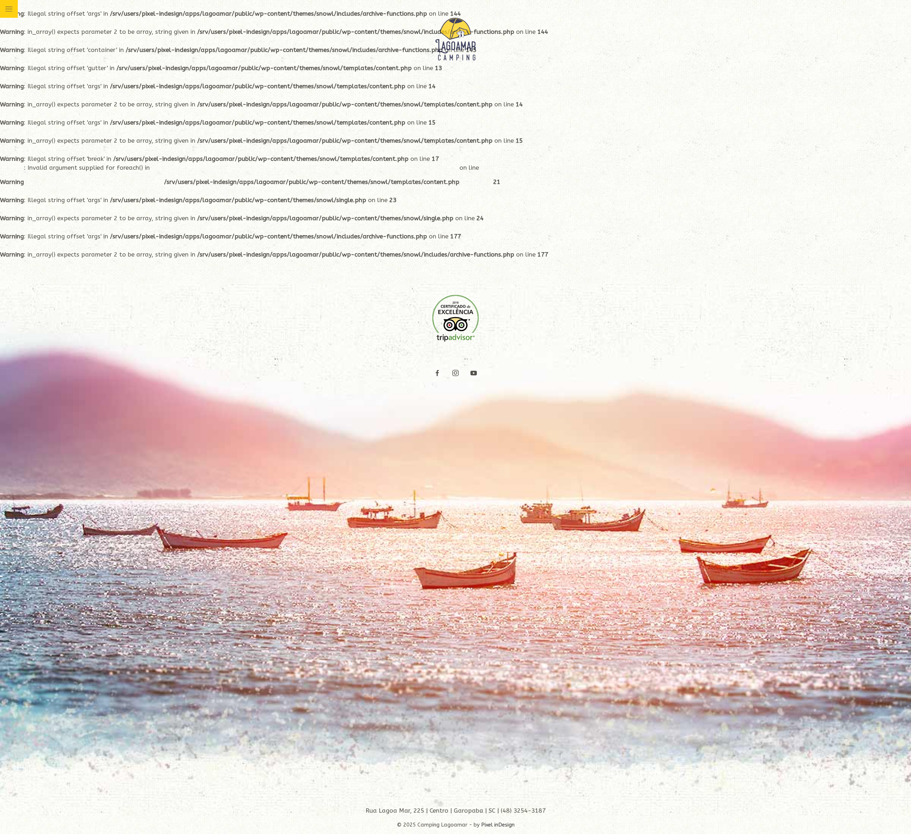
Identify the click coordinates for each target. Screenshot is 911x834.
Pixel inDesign (498, 825)
